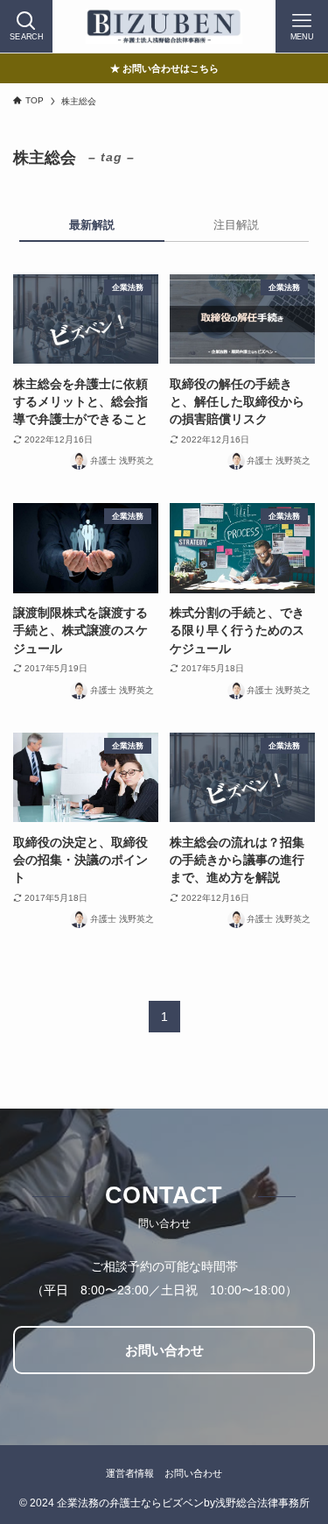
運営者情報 (130, 1473)
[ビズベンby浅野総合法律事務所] (163, 26)
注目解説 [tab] (236, 224)
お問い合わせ (193, 1473)
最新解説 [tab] (92, 224)
